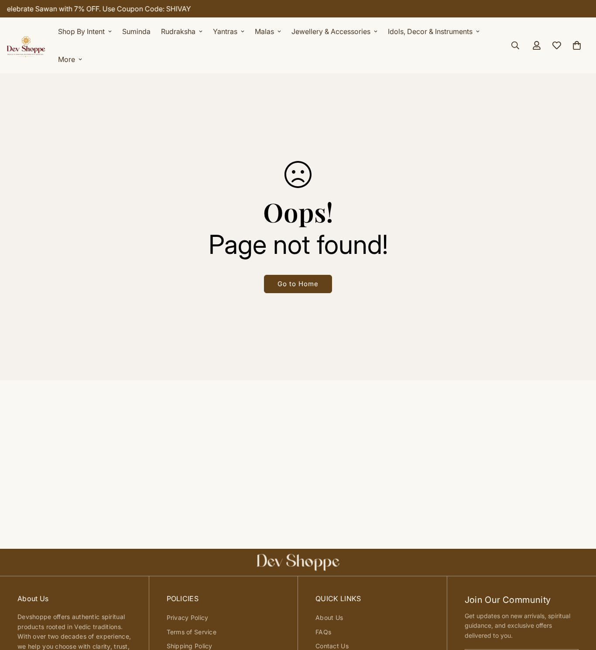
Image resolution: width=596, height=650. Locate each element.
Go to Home (298, 284)
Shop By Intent (81, 31)
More (66, 59)
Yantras (225, 31)
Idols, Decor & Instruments (430, 31)
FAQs (323, 632)
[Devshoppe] (26, 45)
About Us (329, 617)
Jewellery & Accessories (330, 31)
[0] (577, 45)
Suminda (136, 31)
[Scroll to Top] (579, 602)
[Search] (515, 45)
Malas (264, 31)
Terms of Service (191, 632)
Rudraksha (178, 31)
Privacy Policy (188, 617)
